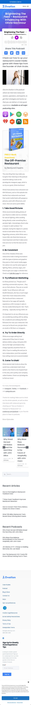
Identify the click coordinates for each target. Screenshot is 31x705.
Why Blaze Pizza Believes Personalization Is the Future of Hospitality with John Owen (13, 539)
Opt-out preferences (11, 702)
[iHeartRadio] (5, 120)
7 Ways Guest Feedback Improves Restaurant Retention (14, 500)
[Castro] (19, 120)
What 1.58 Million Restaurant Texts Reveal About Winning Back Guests (14, 515)
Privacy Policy (20, 702)
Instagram (8, 388)
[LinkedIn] (18, 53)
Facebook (23, 388)
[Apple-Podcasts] (5, 112)
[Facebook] (6, 53)
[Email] (23, 53)
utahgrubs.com (10, 391)
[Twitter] (12, 53)
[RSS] (25, 120)
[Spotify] (19, 112)
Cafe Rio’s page (14, 273)
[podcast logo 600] (9, 6)
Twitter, (14, 388)
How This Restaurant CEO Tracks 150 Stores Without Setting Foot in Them (15, 555)
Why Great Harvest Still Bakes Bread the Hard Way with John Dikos (8, 447)
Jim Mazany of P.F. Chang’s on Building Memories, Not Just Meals (15, 548)
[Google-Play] (12, 112)
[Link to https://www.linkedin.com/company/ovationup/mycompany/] (3, 638)
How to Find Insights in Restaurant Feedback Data (14, 493)
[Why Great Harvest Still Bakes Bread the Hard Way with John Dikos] (8, 432)
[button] (28, 682)
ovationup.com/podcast (10, 411)
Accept (15, 698)
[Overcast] (25, 112)
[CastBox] (12, 120)
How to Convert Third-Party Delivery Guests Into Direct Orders (15, 508)
